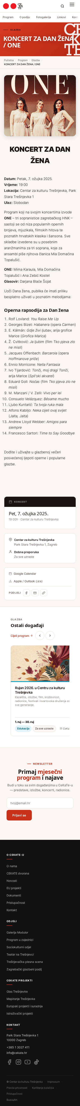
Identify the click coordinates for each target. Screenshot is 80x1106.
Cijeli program (20, 635)
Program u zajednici (20, 939)
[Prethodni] (39, 635)
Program (8, 17)
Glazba (36, 60)
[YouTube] (27, 1062)
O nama (12, 866)
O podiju (24, 17)
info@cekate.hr (17, 1052)
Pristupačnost (16, 902)
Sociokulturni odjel (19, 947)
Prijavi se (19, 815)
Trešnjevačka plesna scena (25, 961)
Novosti (12, 880)
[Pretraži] (62, 6)
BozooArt (12, 1099)
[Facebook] (26, 592)
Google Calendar (25, 573)
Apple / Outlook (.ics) (28, 581)
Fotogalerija (43, 17)
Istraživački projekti (20, 1013)
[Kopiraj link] (43, 592)
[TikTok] (36, 1062)
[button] (73, 6)
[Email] (35, 592)
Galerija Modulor (17, 932)
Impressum (53, 1081)
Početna (9, 60)
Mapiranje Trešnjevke (21, 999)
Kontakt (12, 910)
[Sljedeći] (50, 635)
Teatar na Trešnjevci (20, 954)
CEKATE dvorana (18, 873)
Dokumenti (14, 895)
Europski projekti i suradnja (25, 1006)
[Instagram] (18, 1062)
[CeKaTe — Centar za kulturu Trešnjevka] (13, 6)
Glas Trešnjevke (17, 991)
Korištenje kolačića (43, 1087)
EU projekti (14, 888)
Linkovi (61, 17)
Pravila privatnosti (17, 1087)
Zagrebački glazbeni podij (24, 969)
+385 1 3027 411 (18, 1047)
